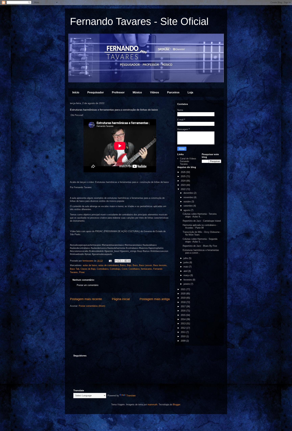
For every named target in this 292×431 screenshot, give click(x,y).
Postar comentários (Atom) (92, 306)
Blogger (176, 404)
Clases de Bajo (88, 269)
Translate (131, 395)
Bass (135, 265)
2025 (183, 176)
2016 (183, 310)
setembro (188, 206)
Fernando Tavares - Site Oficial (139, 21)
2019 (183, 298)
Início (75, 92)
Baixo (123, 265)
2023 (183, 185)
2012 (183, 328)
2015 (183, 315)
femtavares (146, 269)
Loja (190, 92)
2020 (183, 293)
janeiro (187, 284)
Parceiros (173, 92)
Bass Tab (74, 269)
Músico (137, 92)
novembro (189, 197)
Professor (118, 92)
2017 (183, 306)
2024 (183, 180)
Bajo (129, 265)
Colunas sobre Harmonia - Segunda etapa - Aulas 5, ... (200, 240)
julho (186, 258)
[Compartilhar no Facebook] (126, 261)
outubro (187, 201)
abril (186, 271)
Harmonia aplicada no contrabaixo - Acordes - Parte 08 (200, 226)
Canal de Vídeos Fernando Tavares (188, 161)
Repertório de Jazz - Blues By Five (200, 246)
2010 (183, 336)
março (187, 275)
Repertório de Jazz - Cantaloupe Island (202, 221)
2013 (183, 323)
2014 (183, 319)
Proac (82, 272)
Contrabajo (115, 269)
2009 (183, 340)
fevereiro (188, 279)
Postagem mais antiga (155, 299)
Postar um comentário (87, 285)
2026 (183, 172)
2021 (183, 289)
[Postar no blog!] (119, 261)
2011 (183, 332)
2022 (183, 189)
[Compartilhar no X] (122, 261)
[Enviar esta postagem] (110, 260)
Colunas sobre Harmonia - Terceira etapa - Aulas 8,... (199, 215)
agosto (187, 210)
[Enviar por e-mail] (116, 261)
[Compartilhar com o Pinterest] (129, 261)
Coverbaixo (134, 269)
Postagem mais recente (86, 299)
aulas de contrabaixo (108, 265)
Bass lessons (160, 265)
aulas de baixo (90, 265)
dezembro (189, 193)
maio (186, 266)
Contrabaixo (102, 269)
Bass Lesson (145, 265)
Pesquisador (95, 92)
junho (186, 262)
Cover (124, 269)
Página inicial (121, 299)
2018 (183, 302)
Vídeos (154, 92)
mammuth (152, 404)
